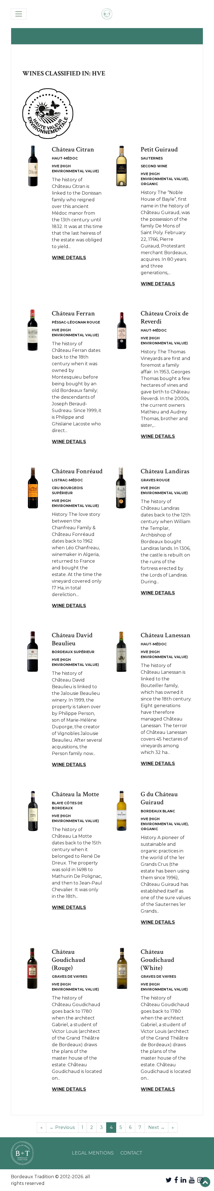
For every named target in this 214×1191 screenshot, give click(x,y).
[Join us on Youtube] (192, 1180)
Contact (131, 1153)
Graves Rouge (155, 480)
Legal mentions (93, 1153)
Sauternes (152, 158)
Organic (149, 184)
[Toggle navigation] (18, 13)
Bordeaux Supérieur (73, 652)
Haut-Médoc (65, 158)
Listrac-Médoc (67, 480)
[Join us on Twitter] (169, 1180)
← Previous (62, 1127)
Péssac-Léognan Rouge (76, 322)
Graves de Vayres (69, 976)
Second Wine (154, 166)
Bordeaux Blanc (158, 811)
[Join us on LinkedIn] (183, 1180)
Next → (156, 1127)
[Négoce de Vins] (107, 13)
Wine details (69, 257)
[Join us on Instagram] (200, 1180)
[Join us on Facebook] (176, 1180)
